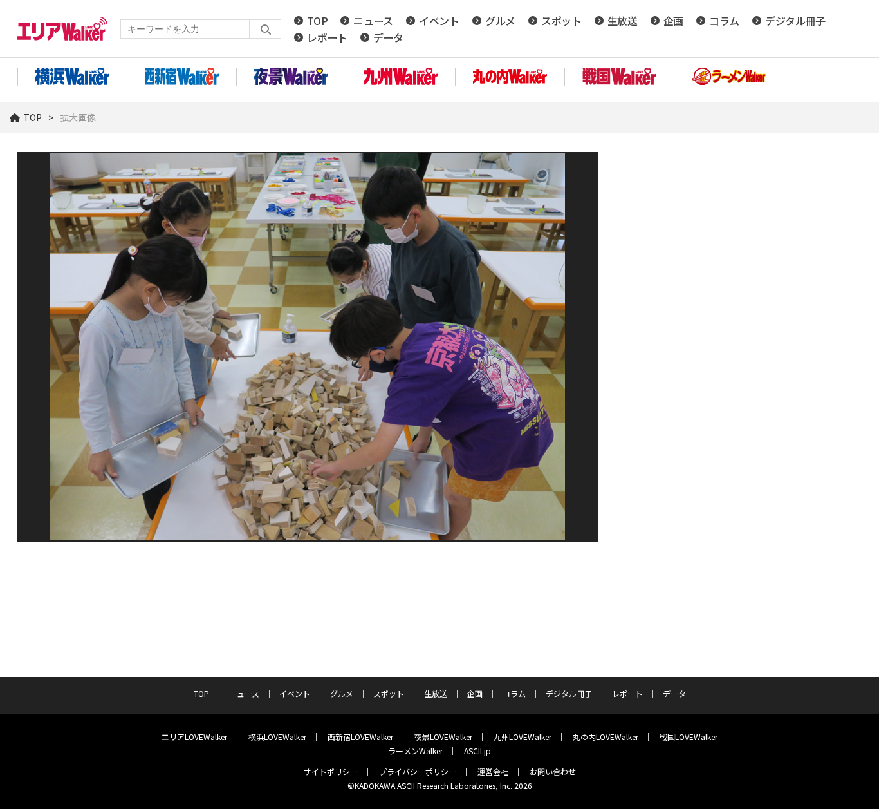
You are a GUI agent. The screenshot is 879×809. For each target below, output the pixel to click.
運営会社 (492, 771)
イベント (439, 20)
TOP (317, 20)
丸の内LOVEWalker (605, 736)
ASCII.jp (477, 750)
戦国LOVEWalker (688, 736)
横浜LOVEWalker (277, 736)
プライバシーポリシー (417, 771)
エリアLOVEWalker (194, 736)
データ (388, 37)
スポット (561, 20)
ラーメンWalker (415, 750)
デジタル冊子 (795, 20)
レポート (327, 37)
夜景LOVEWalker (443, 736)
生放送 (622, 20)
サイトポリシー (331, 771)
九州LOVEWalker (522, 736)
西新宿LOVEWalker (360, 736)
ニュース (373, 20)
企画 (673, 20)
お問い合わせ (553, 771)
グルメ (500, 20)
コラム (724, 20)
